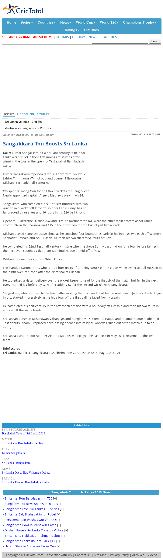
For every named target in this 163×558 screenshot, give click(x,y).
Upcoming (25, 114)
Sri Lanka (8, 462)
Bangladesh (23, 462)
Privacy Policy (119, 555)
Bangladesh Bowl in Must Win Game (30, 525)
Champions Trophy (138, 22)
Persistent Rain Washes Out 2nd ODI (31, 520)
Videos (152, 555)
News (64, 22)
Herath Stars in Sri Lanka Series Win (30, 546)
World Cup (84, 22)
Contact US (83, 555)
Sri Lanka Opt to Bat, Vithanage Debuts (26, 472)
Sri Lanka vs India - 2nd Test (24, 121)
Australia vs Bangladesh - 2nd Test (28, 128)
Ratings (71, 29)
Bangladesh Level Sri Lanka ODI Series (32, 509)
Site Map (100, 555)
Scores (9, 114)
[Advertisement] (82, 78)
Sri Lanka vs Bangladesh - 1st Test (23, 443)
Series (26, 22)
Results (43, 114)
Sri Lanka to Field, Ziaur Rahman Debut (32, 536)
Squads (62, 37)
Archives (138, 555)
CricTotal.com (33, 555)
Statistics (91, 29)
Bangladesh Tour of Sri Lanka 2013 (23, 433)
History (78, 37)
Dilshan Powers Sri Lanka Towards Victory (34, 530)
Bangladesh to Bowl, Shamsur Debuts (31, 504)
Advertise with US (59, 555)
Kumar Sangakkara (13, 453)
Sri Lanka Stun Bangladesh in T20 (28, 498)
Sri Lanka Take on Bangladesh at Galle (25, 482)
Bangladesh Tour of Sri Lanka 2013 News (81, 492)
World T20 (108, 22)
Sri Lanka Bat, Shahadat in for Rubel (30, 514)
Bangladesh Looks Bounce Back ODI (30, 541)
